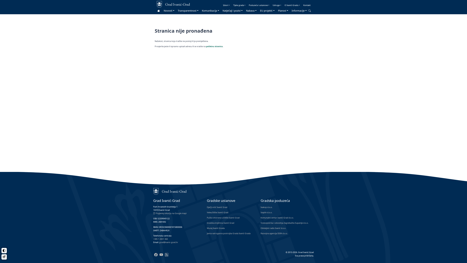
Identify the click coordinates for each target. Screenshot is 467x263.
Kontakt (307, 5)
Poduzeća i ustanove (258, 5)
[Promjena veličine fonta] (4, 257)
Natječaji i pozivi (232, 10)
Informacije (298, 10)
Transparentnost (187, 10)
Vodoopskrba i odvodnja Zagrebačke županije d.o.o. (284, 223)
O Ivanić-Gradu (291, 5)
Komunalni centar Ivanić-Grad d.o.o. (277, 217)
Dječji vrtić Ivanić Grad (217, 207)
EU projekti (266, 10)
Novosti (168, 10)
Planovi (282, 10)
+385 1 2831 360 (160, 239)
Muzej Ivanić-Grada (216, 228)
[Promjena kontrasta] (4, 250)
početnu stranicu (214, 46)
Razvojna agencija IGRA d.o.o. (274, 233)
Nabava (250, 10)
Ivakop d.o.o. (266, 207)
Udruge (276, 5)
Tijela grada (238, 5)
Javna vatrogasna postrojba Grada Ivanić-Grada (229, 233)
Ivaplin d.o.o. (266, 212)
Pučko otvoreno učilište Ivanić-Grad (223, 217)
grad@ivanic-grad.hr (168, 242)
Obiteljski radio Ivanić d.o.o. (273, 228)
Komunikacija (209, 10)
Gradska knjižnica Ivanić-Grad (220, 223)
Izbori (225, 5)
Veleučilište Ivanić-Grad (217, 212)
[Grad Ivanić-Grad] (173, 4)
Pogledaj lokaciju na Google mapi (171, 213)
